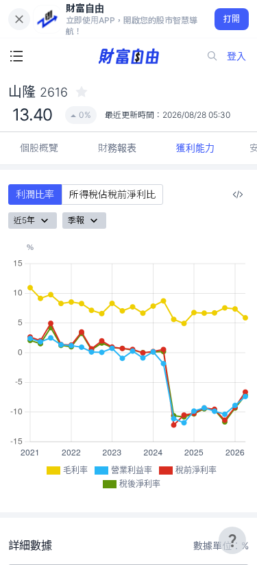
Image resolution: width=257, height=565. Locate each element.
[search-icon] (212, 56)
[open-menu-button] (16, 56)
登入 (236, 56)
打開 (232, 19)
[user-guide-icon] (232, 540)
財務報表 (117, 147)
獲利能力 (195, 147)
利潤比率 (35, 194)
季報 (76, 220)
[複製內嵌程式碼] (238, 194)
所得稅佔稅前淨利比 (112, 194)
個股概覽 (39, 147)
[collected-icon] (82, 92)
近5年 (24, 220)
